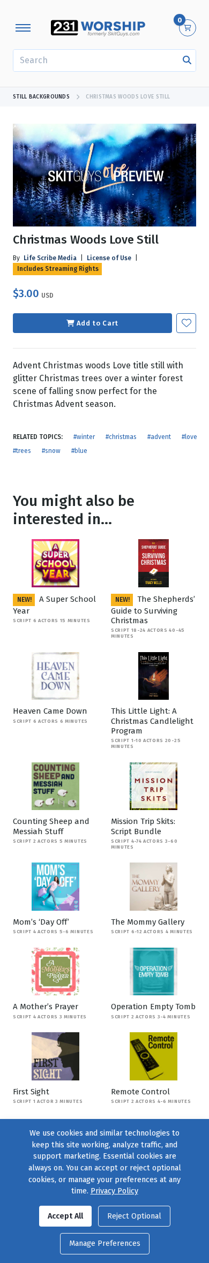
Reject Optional (134, 1216)
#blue (79, 451)
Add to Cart (97, 323)
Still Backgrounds (41, 97)
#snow (51, 451)
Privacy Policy (114, 1191)
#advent (159, 437)
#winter (84, 437)
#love (189, 437)
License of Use (109, 258)
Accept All (65, 1216)
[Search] (187, 60)
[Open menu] (23, 27)
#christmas (121, 437)
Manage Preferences (104, 1243)
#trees (22, 451)
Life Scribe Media (50, 258)
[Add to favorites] (186, 323)
